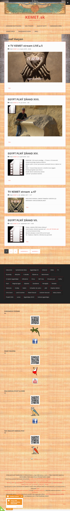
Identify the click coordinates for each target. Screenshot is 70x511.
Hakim (24, 288)
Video (52, 270)
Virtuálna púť (51, 279)
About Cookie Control (7, 496)
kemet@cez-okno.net (39, 490)
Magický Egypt (42, 26)
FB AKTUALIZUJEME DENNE (44, 482)
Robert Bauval (32, 292)
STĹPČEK (35, 484)
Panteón (54, 283)
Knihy (60, 279)
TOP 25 (8, 482)
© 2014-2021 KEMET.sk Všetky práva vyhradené (16, 490)
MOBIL (47, 484)
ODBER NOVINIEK (57, 482)
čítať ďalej (9, 508)
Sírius (33, 279)
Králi (36, 31)
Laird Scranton (20, 292)
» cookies (19, 494)
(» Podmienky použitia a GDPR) (56, 494)
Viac (9, 88)
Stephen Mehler (55, 288)
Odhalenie (25, 279)
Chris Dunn (9, 292)
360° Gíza (41, 279)
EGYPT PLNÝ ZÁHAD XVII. (23, 99)
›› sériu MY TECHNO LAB (52, 229)
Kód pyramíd (29, 26)
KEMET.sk (15, 49)
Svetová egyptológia (43, 297)
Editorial (44, 270)
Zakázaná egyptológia (13, 26)
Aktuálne (17, 274)
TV (58, 270)
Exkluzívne (9, 270)
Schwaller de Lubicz (35, 288)
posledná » (35, 251)
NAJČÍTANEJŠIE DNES (31, 482)
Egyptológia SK (34, 270)
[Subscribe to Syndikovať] (35, 502)
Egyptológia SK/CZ (29, 297)
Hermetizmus (10, 31)
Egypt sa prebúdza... (35, 20)
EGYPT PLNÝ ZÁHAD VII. (23, 220)
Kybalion (26, 283)
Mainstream (45, 274)
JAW (46, 288)
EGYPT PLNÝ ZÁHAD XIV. (23, 153)
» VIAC (46, 494)
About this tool (19, 506)
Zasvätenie (36, 283)
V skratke (26, 274)
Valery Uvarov (57, 292)
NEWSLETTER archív (26, 484)
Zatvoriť (21, 496)
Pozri (7, 283)
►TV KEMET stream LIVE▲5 (25, 45)
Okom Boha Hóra (56, 26)
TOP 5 (13, 482)
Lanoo (18, 297)
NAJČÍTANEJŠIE (20, 482)
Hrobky (17, 288)
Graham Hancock (44, 292)
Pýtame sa (35, 274)
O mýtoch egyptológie (12, 279)
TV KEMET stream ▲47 (22, 191)
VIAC (64, 504)
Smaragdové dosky (24, 31)
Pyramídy (8, 274)
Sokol (37, 488)
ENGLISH (41, 484)
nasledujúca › (24, 251)
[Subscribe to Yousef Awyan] (35, 259)
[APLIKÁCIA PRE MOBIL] (35, 320)
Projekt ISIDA (9, 297)
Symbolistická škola (21, 270)
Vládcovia (8, 288)
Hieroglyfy (45, 283)
